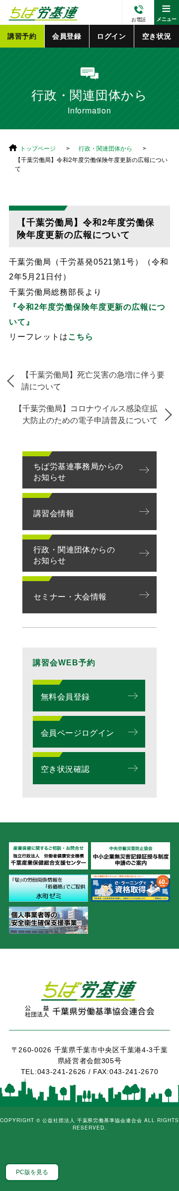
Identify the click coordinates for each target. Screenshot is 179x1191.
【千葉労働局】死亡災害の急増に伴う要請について (93, 381)
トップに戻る (159, 1161)
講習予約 (22, 36)
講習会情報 (53, 513)
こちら (80, 336)
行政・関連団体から (105, 148)
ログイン (111, 36)
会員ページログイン (77, 733)
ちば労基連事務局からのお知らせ (78, 472)
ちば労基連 (89, 1004)
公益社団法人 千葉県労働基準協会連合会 (42, 12)
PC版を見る (32, 1172)
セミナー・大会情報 (70, 597)
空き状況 (157, 36)
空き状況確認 (65, 769)
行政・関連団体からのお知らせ (74, 555)
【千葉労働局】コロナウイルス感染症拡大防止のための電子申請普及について (86, 414)
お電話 (138, 19)
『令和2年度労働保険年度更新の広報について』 (87, 314)
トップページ (38, 148)
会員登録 (67, 36)
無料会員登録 (65, 697)
